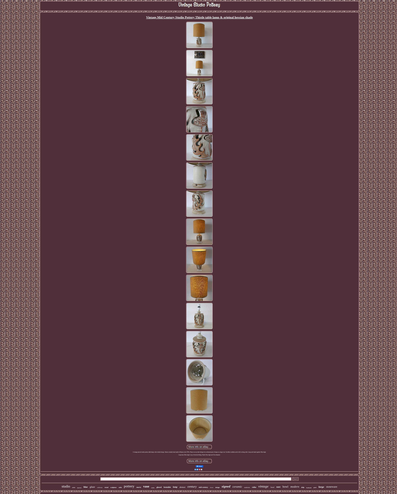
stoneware (331, 486)
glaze (92, 487)
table (120, 487)
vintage (263, 486)
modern (294, 486)
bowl (285, 486)
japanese (79, 487)
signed (226, 486)
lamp (175, 487)
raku (254, 487)
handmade (309, 487)
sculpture (113, 487)
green (315, 487)
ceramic (237, 486)
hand (272, 487)
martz (138, 487)
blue (86, 487)
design (217, 487)
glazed (159, 487)
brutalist (167, 487)
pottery (129, 486)
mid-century (203, 487)
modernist (247, 487)
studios (152, 487)
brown (211, 487)
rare (278, 487)
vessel (106, 487)
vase (146, 486)
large (321, 486)
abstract (182, 487)
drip (302, 487)
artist (73, 487)
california (99, 487)
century (192, 486)
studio (66, 486)
